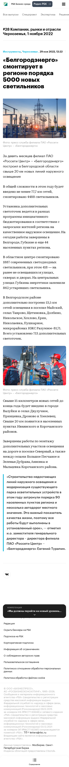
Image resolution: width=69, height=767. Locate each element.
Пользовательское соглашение (21, 661)
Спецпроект (29, 14)
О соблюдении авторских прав (22, 655)
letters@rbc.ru (38, 732)
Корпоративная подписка (18, 642)
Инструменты (12, 51)
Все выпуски (10, 14)
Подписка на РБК (13, 636)
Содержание (34, 764)
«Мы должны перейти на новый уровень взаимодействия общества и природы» (34, 611)
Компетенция (14, 608)
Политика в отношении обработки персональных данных (32, 669)
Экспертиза (48, 14)
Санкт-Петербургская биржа (28, 746)
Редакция (9, 623)
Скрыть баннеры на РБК (17, 629)
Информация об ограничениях (21, 649)
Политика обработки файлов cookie (24, 677)
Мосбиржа (38, 744)
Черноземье (30, 51)
